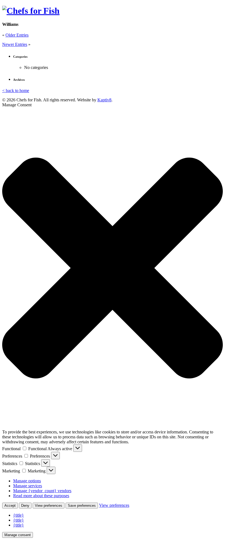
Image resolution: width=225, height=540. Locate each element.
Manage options (27, 480)
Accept (10, 505)
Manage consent (17, 535)
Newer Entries (14, 44)
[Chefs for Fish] (31, 11)
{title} (18, 515)
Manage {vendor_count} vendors (42, 490)
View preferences (48, 505)
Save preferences (82, 505)
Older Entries (17, 35)
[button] (112, 268)
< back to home (15, 90)
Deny (25, 505)
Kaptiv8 (104, 100)
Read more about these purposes (41, 495)
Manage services (27, 485)
